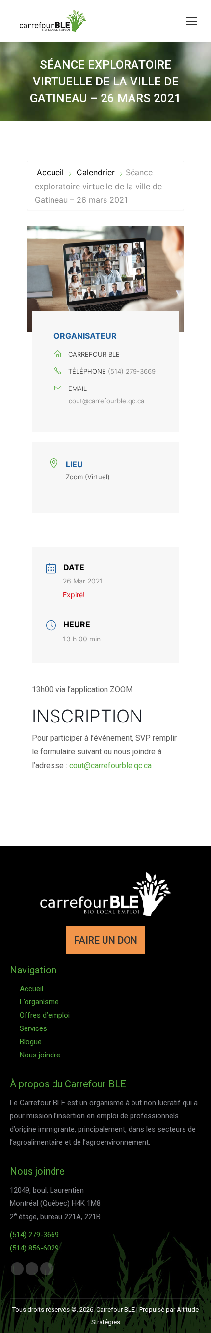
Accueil (51, 172)
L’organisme (39, 1002)
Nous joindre (40, 1055)
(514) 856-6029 (34, 1248)
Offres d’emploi (45, 1015)
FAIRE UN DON (105, 940)
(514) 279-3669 (132, 371)
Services (33, 1028)
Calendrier (96, 172)
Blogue (31, 1041)
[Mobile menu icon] (191, 21)
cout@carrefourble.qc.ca (106, 401)
